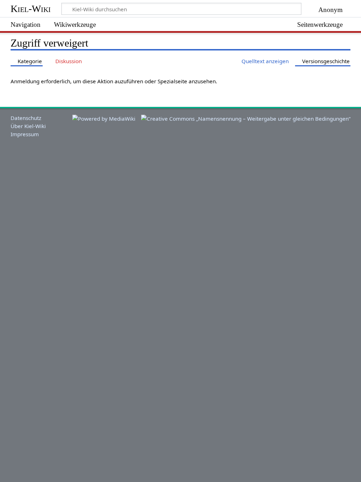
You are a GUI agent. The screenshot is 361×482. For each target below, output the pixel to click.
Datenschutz (26, 117)
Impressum (25, 134)
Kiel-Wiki (31, 8)
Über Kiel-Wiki (28, 125)
